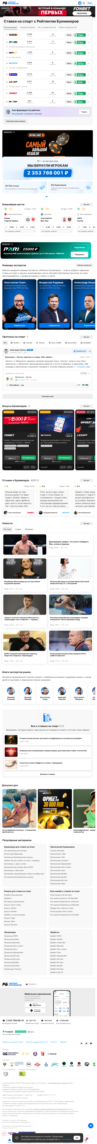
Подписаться (19, 325)
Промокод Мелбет (11, 962)
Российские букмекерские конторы (18, 877)
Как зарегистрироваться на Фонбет (64, 915)
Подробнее (77, 247)
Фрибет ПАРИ (55, 936)
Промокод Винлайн (12, 943)
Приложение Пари (57, 884)
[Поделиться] (89, 351)
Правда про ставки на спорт (61, 908)
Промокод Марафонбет (13, 952)
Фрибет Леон (55, 952)
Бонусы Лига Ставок (12, 905)
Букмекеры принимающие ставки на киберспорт (24, 874)
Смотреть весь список (15, 121)
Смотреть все (47, 396)
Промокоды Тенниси (12, 969)
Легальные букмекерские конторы (18, 857)
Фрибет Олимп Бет (58, 943)
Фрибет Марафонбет (58, 956)
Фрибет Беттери (56, 969)
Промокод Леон (10, 949)
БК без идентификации (13, 854)
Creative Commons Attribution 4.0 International (49, 1109)
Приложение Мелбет (58, 874)
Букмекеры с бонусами (14, 870)
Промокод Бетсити (12, 956)
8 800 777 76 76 (49, 1095)
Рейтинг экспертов (84, 265)
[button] (80, 35)
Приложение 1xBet (58, 854)
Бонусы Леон (9, 921)
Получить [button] (77, 254)
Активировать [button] (28, 458)
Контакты (54, 1042)
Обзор (69, 35)
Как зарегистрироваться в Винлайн (64, 905)
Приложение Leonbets (59, 860)
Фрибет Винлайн (57, 946)
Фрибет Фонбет (56, 939)
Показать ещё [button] (83, 367)
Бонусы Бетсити (10, 925)
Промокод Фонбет (11, 939)
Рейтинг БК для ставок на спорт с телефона (22, 860)
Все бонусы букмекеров (14, 902)
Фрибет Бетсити (56, 959)
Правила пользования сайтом (12, 1042)
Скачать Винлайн (57, 851)
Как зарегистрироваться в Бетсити (64, 902)
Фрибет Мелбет (56, 966)
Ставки (18, 529)
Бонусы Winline (10, 908)
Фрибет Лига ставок (58, 949)
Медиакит (63, 1042)
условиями (66, 1139)
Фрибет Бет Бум (56, 962)
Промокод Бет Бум (12, 959)
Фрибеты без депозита (13, 895)
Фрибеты (33, 434)
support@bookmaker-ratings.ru (17, 1098)
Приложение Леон (57, 870)
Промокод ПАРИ (11, 936)
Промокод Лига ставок (13, 946)
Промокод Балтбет (12, 966)
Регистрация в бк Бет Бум (61, 895)
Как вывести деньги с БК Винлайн (64, 898)
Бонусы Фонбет (10, 911)
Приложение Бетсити (58, 880)
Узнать (84, 112)
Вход (89, 3)
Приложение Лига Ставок (60, 867)
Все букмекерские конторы (15, 851)
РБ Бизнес (29, 529)
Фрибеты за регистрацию (14, 915)
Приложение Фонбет (58, 877)
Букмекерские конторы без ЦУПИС (18, 867)
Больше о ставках (47, 774)
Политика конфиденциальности (37, 1042)
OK (77, 1138)
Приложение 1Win (57, 857)
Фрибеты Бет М (56, 972)
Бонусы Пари (9, 918)
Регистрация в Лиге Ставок (61, 911)
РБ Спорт (7, 529)
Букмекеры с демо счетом (15, 864)
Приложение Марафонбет (60, 864)
